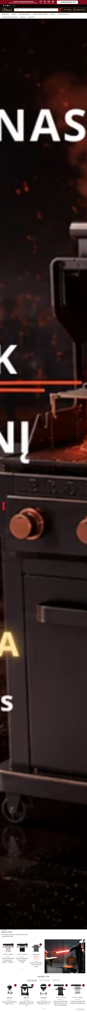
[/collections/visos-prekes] (43, 474)
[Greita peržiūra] (12, 947)
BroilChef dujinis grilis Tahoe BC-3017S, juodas (36, 964)
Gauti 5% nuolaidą (3, 506)
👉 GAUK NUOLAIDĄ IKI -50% (67, 2)
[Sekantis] (42, 955)
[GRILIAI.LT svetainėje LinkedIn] (9, 6)
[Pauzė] (82, 970)
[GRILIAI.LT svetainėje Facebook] (3, 6)
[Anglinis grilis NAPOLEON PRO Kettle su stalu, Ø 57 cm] (26, 990)
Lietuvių (13, 5)
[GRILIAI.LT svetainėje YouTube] (7, 6)
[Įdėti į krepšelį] (40, 944)
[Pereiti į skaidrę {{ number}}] (21, 969)
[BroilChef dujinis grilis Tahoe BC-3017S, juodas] (36, 948)
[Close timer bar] (85, 2)
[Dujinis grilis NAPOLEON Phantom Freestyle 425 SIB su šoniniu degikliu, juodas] (60, 990)
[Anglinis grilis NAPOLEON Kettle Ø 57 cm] (9, 990)
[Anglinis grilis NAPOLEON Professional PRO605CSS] (77, 990)
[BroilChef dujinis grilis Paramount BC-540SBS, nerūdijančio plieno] (8, 948)
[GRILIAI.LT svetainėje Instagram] (5, 6)
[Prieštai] (2, 955)
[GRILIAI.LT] (7, 10)
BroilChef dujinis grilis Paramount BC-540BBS (22, 960)
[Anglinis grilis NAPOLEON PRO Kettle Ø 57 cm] (43, 990)
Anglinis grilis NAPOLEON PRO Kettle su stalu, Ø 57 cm (26, 1003)
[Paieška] (59, 9)
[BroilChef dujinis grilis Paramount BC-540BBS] (22, 948)
